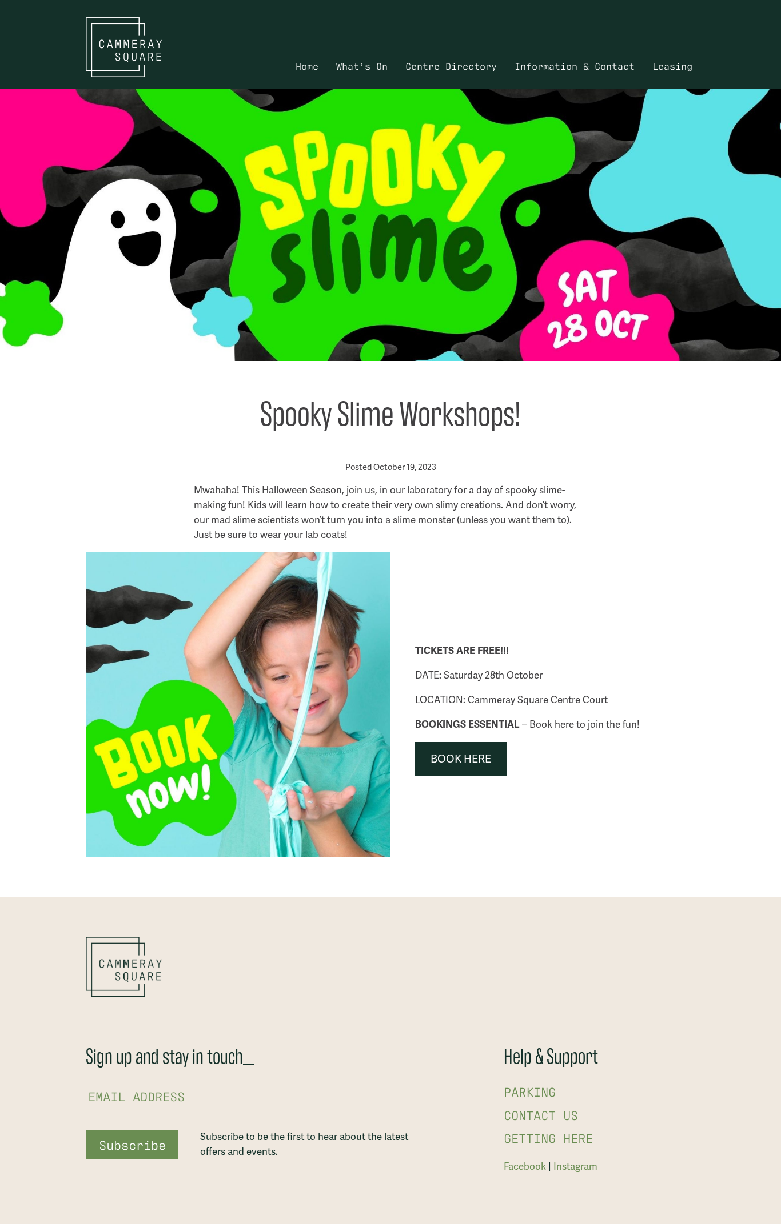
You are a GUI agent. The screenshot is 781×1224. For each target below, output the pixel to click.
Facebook (525, 1166)
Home (307, 65)
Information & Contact (575, 65)
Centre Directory (451, 65)
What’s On (362, 65)
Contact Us (541, 1114)
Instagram (575, 1166)
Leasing (672, 65)
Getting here (548, 1137)
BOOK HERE (461, 759)
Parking (530, 1090)
